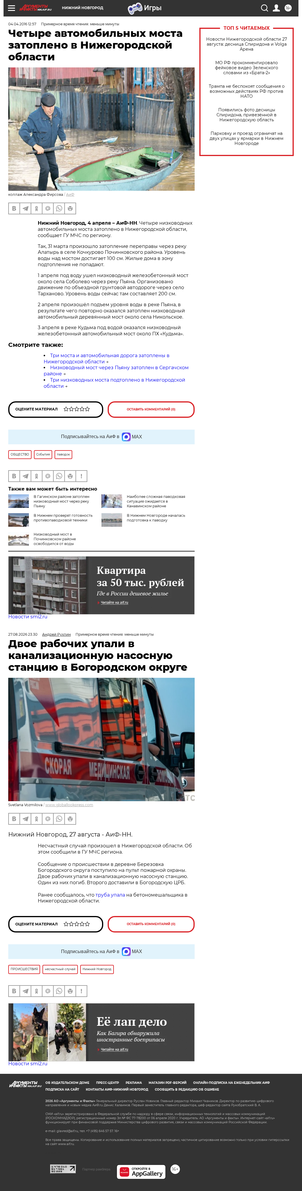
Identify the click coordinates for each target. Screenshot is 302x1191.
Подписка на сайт (62, 1089)
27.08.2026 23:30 (22, 634)
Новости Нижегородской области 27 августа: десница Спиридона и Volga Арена (246, 44)
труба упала (111, 895)
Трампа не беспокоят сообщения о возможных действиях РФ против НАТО (247, 91)
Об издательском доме (67, 1083)
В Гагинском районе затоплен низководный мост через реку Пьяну (61, 501)
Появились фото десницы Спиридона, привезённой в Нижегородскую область (246, 114)
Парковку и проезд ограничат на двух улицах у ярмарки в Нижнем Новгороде (246, 138)
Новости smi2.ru (27, 616)
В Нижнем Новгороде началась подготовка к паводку (156, 517)
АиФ (70, 194)
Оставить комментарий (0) (151, 409)
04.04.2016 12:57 (22, 24)
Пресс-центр (107, 1083)
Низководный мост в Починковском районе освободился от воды (55, 539)
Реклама (134, 1083)
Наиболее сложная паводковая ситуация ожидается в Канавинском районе (156, 501)
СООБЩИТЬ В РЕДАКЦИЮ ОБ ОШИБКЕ (187, 1089)
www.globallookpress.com (69, 805)
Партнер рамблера (96, 1169)
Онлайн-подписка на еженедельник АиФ (231, 1083)
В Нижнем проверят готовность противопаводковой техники (63, 517)
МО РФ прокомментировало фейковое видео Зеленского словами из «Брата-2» (246, 67)
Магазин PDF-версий (167, 1083)
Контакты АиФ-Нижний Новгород (117, 1089)
